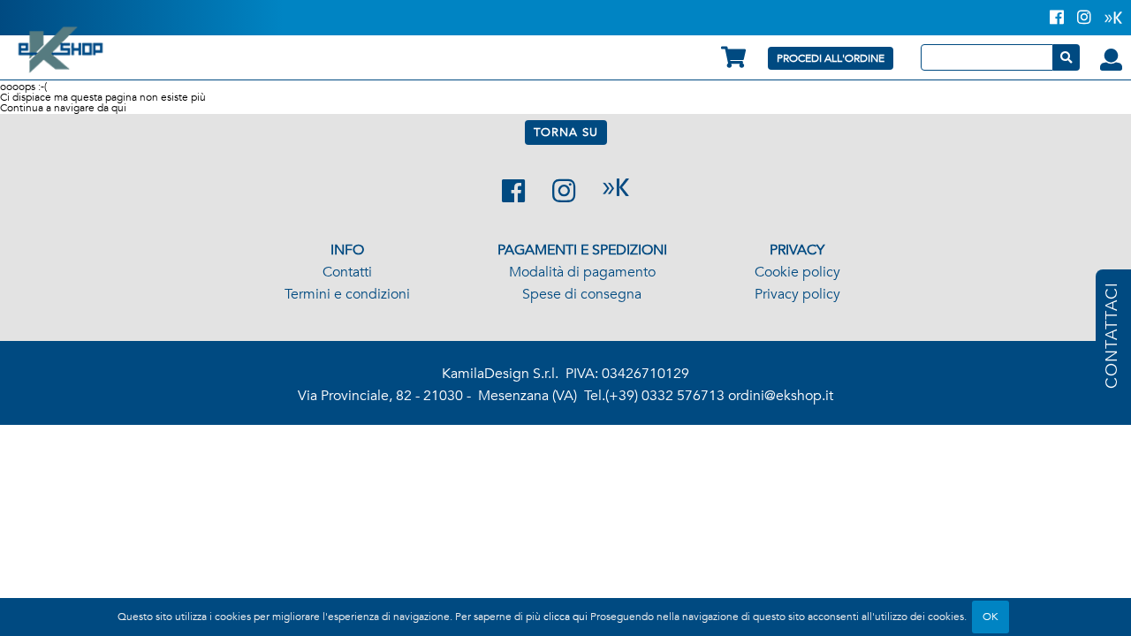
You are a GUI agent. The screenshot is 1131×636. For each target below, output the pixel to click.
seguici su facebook (513, 191)
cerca (1066, 57)
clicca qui (565, 617)
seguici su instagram (563, 191)
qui (118, 108)
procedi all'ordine (830, 58)
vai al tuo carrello (733, 57)
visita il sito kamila (616, 187)
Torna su (566, 132)
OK (990, 617)
